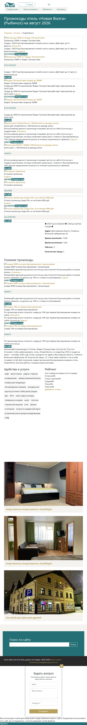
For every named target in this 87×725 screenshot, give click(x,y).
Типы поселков (30, 9)
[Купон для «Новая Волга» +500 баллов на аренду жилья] (31, 123)
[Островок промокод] (14, 171)
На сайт (8, 77)
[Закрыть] (61, 666)
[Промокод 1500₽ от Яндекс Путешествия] (24, 37)
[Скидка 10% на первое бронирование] (23, 306)
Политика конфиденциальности (43, 662)
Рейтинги (47, 9)
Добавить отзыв (53, 389)
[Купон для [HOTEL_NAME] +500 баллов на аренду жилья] (31, 145)
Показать (16, 46)
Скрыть (21, 51)
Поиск (30, 4)
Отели (17, 33)
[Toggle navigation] (43, 4)
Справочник (12, 9)
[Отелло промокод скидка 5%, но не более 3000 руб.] (29, 197)
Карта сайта (55, 659)
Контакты (61, 9)
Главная (8, 33)
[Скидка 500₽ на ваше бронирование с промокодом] (29, 264)
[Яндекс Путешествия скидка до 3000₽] (23, 80)
